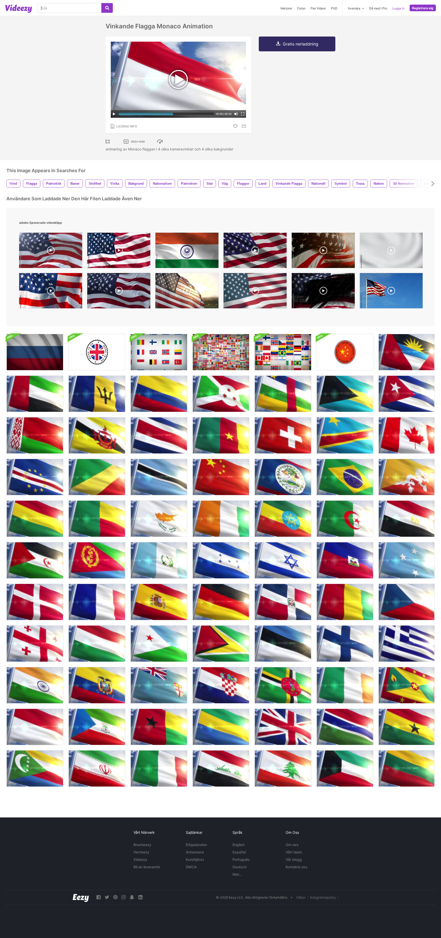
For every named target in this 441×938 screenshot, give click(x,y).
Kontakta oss (297, 867)
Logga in (398, 8)
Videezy (140, 859)
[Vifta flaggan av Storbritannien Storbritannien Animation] (282, 727)
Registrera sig (422, 8)
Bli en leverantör (146, 867)
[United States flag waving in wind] (50, 292)
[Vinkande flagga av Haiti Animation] (344, 560)
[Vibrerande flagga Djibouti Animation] (158, 643)
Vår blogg (294, 859)
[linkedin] (140, 897)
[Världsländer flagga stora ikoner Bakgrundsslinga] (158, 352)
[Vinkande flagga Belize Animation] (282, 477)
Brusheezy (142, 844)
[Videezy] (18, 9)
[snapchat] (132, 897)
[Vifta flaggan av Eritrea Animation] (96, 560)
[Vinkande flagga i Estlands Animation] (282, 643)
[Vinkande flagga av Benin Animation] (96, 518)
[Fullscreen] (243, 114)
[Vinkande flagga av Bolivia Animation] (34, 518)
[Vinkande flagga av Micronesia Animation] (406, 560)
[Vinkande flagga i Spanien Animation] (158, 602)
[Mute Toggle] (236, 114)
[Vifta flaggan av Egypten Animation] (406, 518)
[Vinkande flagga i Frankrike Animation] (96, 602)
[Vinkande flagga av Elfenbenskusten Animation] (220, 518)
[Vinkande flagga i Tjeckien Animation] (406, 602)
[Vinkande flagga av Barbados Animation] (96, 394)
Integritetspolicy (323, 897)
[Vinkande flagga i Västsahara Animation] (34, 560)
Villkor (301, 897)
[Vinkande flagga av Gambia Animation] (344, 727)
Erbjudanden (196, 844)
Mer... (237, 874)
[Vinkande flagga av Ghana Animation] (406, 727)
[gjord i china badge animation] (344, 352)
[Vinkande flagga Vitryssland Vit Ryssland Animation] (34, 435)
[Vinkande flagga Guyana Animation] (220, 643)
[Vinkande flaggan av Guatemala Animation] (158, 560)
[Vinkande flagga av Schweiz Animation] (282, 435)
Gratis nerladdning (300, 43)
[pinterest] (115, 897)
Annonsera (195, 852)
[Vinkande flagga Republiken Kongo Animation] (96, 477)
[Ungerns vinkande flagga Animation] (96, 643)
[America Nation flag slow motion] (255, 252)
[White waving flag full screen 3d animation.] (391, 252)
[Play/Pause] (114, 114)
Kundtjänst (195, 859)
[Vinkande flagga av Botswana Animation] (158, 477)
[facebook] (98, 897)
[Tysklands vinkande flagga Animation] (220, 602)
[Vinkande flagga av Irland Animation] (344, 685)
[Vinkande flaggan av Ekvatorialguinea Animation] (96, 727)
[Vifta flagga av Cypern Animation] (158, 518)
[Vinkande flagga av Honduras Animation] (220, 560)
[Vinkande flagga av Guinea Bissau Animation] (158, 727)
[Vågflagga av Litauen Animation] (406, 768)
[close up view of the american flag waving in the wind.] (118, 292)
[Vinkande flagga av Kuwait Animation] (344, 768)
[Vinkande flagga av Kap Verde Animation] (34, 477)
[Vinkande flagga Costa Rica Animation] (158, 435)
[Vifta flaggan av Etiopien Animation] (282, 518)
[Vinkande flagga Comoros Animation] (34, 768)
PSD (334, 8)
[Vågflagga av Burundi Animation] (220, 394)
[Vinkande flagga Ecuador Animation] (96, 685)
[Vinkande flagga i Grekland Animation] (406, 643)
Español (239, 852)
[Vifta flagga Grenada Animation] (406, 685)
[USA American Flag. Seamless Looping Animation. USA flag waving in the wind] (255, 292)
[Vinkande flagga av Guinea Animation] (344, 602)
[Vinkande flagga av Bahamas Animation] (344, 394)
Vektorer (286, 8)
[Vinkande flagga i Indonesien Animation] (34, 727)
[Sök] (107, 8)
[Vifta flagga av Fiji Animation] (158, 685)
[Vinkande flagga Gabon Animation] (220, 727)
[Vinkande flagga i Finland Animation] (344, 643)
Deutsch (239, 867)
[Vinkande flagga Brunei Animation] (96, 435)
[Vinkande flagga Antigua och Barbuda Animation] (406, 352)
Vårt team (294, 852)
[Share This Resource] (245, 126)
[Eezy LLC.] (81, 897)
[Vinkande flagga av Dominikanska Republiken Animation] (282, 602)
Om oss (292, 844)
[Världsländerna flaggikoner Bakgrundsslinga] (282, 352)
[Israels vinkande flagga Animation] (282, 560)
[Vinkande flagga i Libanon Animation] (282, 768)
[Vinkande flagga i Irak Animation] (220, 768)
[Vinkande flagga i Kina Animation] (220, 477)
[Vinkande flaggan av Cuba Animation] (406, 394)
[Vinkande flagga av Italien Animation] (158, 768)
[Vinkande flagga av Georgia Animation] (34, 643)
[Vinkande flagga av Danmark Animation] (34, 602)
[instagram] (123, 897)
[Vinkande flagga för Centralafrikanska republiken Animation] (282, 394)
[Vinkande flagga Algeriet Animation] (344, 518)
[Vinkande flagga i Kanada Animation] (406, 435)
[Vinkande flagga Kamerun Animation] (220, 435)
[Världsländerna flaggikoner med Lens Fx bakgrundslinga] (220, 352)
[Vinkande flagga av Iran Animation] (96, 768)
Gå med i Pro (378, 8)
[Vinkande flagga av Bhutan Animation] (406, 477)
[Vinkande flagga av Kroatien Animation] (220, 685)
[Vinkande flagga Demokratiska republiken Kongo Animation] (344, 435)
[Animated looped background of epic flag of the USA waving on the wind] (323, 292)
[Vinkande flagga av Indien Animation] (34, 685)
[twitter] (107, 897)
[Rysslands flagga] (34, 352)
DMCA (191, 867)
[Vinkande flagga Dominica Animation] (282, 685)
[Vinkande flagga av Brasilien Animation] (344, 477)
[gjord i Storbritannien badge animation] (96, 352)
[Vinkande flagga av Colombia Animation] (158, 394)
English (238, 844)
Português (241, 859)
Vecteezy (141, 852)
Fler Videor (318, 8)
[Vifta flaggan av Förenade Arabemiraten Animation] (34, 394)
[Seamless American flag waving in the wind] (118, 252)
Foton (301, 8)
